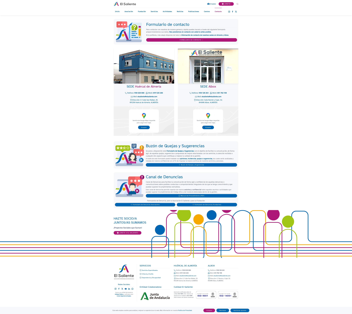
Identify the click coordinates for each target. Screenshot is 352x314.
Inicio (117, 11)
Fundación (142, 11)
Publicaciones (193, 11)
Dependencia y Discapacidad (151, 278)
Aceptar (144, 127)
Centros (207, 11)
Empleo (213, 4)
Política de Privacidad (185, 310)
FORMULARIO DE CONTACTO (190, 40)
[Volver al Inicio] (125, 4)
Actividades (167, 11)
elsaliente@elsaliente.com (147, 96)
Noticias (180, 11)
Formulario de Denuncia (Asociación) (146, 205)
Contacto (218, 11)
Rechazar (222, 310)
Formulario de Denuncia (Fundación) (208, 205)
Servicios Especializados (150, 270)
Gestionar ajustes (239, 310)
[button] (237, 4)
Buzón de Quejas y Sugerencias (192, 165)
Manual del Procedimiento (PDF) (192, 196)
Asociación (129, 11)
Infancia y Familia (147, 274)
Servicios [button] (154, 11)
